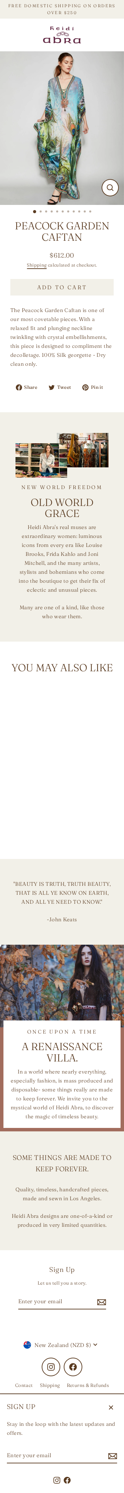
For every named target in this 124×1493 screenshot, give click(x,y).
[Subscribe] (111, 1455)
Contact (24, 1385)
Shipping (36, 265)
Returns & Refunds (88, 1385)
